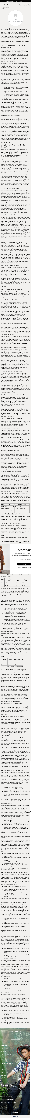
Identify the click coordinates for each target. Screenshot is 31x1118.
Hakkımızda (4, 1048)
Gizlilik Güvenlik (6, 1054)
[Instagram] (2, 1085)
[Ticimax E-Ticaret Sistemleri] (15, 1117)
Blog (2, 1059)
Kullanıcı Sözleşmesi (7, 1099)
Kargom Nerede (6, 1067)
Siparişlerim (5, 1072)
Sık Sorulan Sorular (7, 1093)
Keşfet (15, 1038)
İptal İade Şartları (6, 1090)
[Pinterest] (6, 1085)
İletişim (3, 1057)
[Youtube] (10, 1085)
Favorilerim (4, 1075)
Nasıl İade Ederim (6, 1096)
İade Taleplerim (6, 1078)
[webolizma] (15, 1112)
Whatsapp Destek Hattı (8, 1102)
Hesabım (3, 1069)
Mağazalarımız (5, 1051)
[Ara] (3, 7)
